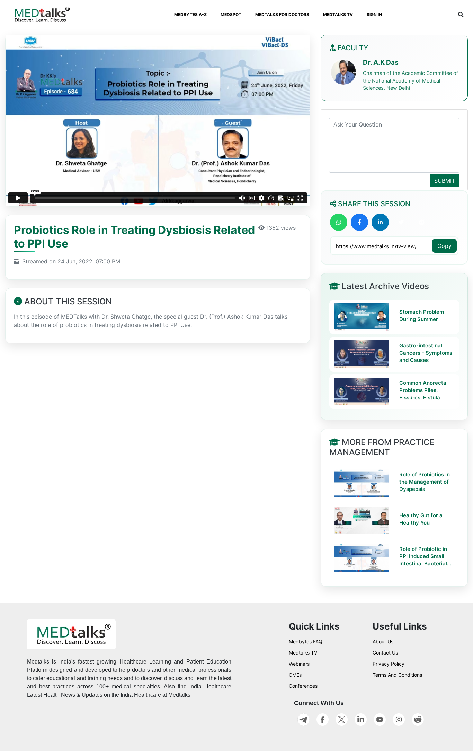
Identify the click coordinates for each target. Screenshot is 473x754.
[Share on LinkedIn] (380, 222)
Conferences (303, 686)
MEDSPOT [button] (231, 14)
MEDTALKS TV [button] (338, 14)
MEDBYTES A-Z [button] (190, 14)
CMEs (295, 675)
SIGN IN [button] (374, 14)
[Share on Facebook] (359, 222)
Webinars (299, 664)
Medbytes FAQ (305, 641)
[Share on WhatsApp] (338, 222)
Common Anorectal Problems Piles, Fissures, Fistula (423, 390)
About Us (383, 641)
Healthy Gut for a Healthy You (421, 519)
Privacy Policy (388, 664)
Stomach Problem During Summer (421, 316)
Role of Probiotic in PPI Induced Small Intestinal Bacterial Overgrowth (423, 556)
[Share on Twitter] (401, 222)
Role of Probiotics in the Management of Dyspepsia (424, 481)
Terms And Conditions (397, 675)
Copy (444, 245)
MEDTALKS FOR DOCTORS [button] (282, 14)
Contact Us (385, 653)
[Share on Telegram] (421, 222)
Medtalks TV (303, 653)
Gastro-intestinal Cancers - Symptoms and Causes (425, 353)
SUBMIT (444, 180)
